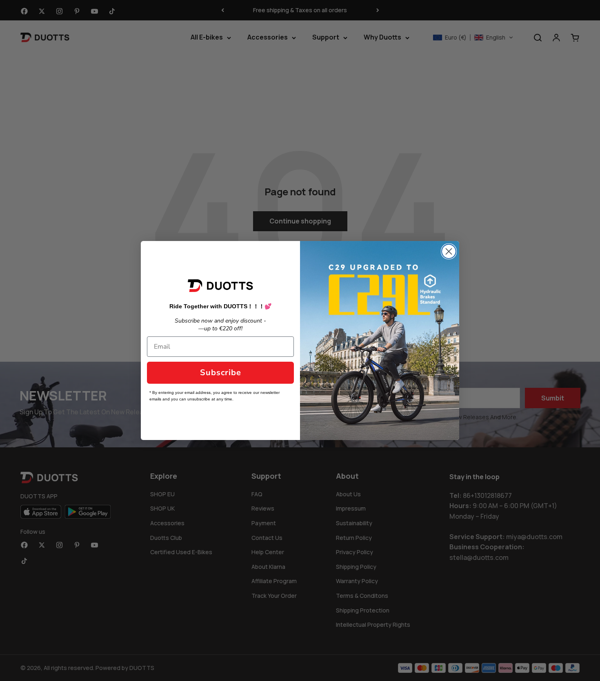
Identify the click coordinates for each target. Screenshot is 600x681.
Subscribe (220, 372)
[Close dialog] (449, 251)
